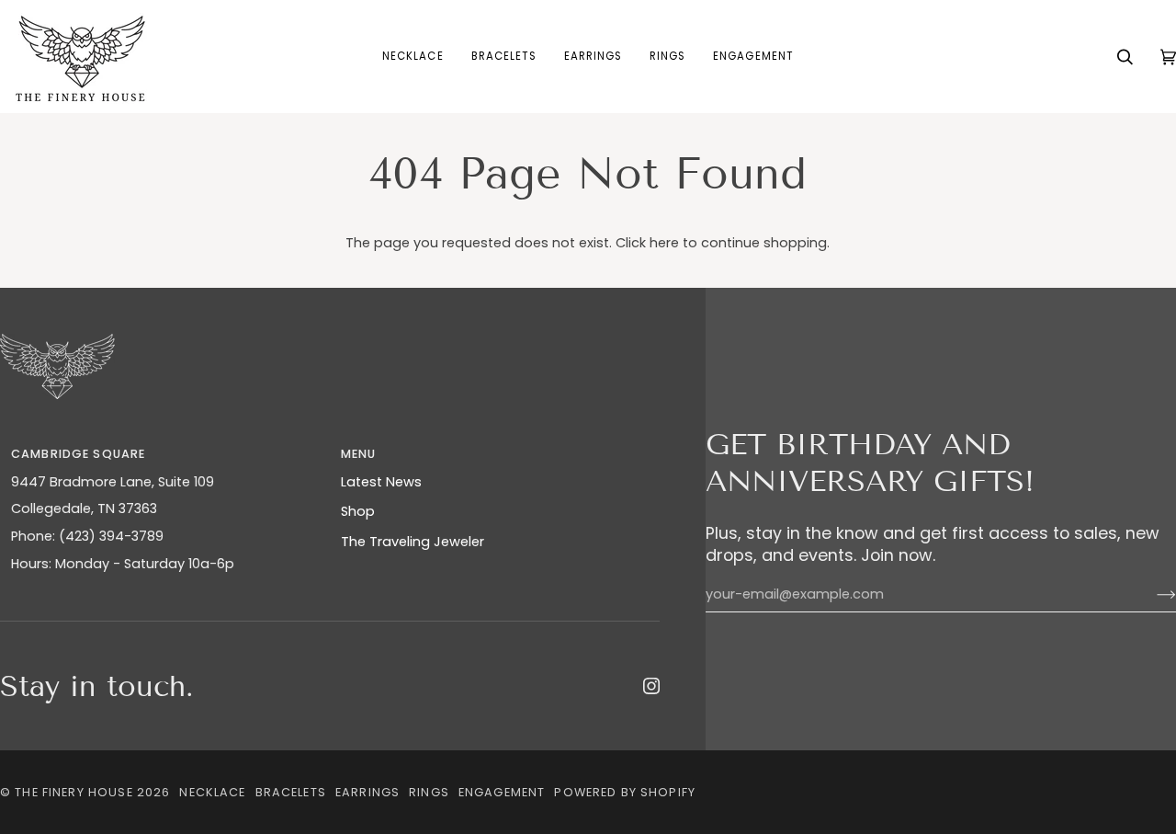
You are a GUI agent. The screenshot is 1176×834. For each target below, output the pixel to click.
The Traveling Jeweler (412, 541)
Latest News (381, 482)
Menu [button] (359, 454)
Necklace (212, 792)
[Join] (1151, 595)
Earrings (367, 792)
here (664, 243)
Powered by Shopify (624, 792)
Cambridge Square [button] (78, 454)
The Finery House (73, 792)
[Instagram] (651, 686)
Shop (358, 511)
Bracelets (290, 792)
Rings (429, 792)
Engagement (501, 792)
